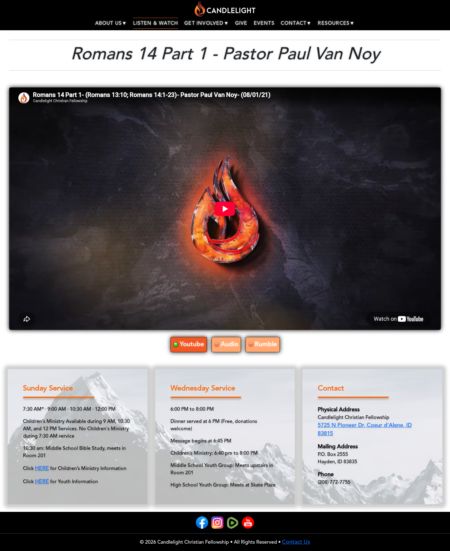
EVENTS (264, 23)
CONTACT (293, 23)
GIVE (241, 23)
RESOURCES (334, 23)
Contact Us (296, 542)
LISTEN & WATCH (155, 23)
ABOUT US (108, 23)
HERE (42, 468)
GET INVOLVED (203, 23)
